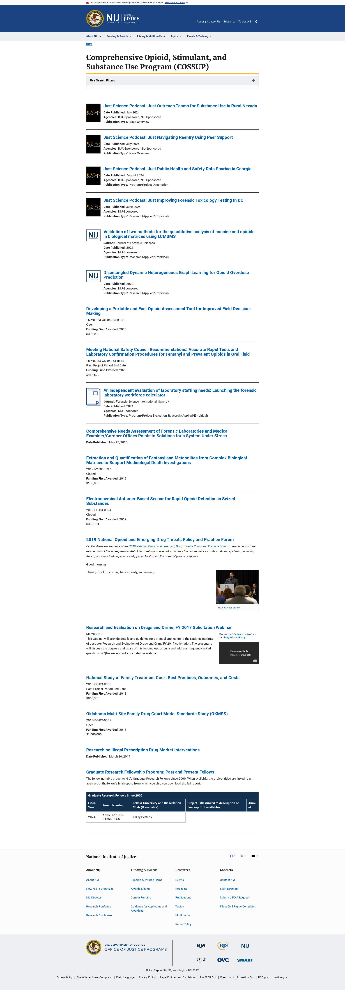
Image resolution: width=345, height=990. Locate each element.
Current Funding (141, 897)
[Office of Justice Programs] (95, 18)
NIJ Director (93, 897)
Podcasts (181, 888)
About (200, 21)
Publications (183, 897)
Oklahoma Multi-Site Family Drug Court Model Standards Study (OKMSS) (157, 713)
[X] (244, 859)
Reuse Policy (183, 924)
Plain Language (125, 977)
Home (89, 43)
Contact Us (213, 21)
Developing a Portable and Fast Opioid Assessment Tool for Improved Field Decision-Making (168, 311)
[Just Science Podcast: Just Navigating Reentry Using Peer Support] (93, 145)
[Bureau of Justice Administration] (201, 948)
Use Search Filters (102, 80)
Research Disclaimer (99, 915)
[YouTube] (255, 859)
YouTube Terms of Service (240, 634)
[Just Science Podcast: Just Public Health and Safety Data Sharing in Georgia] (93, 176)
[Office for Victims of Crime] (223, 962)
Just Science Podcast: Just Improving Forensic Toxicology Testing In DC (173, 200)
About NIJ (92, 879)
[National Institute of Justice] (245, 948)
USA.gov (263, 977)
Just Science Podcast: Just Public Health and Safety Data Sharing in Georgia (178, 168)
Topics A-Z (244, 21)
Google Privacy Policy (234, 637)
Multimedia (182, 915)
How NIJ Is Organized (100, 888)
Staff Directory (229, 888)
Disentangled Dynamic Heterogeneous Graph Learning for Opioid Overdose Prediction (176, 275)
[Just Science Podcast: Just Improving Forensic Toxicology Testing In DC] (93, 208)
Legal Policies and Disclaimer (178, 977)
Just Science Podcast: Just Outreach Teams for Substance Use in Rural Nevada (180, 105)
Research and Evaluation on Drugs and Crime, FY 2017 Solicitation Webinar (159, 627)
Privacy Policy (147, 977)
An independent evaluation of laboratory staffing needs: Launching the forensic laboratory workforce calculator (180, 393)
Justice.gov (280, 977)
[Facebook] (234, 859)
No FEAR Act (208, 977)
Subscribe (229, 21)
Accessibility (64, 977)
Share (259, 24)
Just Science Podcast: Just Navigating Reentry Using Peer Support (168, 137)
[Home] (123, 18)
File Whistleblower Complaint (94, 977)
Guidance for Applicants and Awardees (149, 908)
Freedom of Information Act (237, 977)
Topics (179, 906)
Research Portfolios (98, 906)
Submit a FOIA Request (234, 897)
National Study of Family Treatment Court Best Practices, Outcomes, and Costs (163, 677)
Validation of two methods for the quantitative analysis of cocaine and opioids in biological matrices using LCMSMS (179, 234)
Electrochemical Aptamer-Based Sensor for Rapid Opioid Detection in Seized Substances (160, 501)
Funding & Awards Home (146, 879)
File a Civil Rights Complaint (238, 906)
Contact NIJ (227, 879)
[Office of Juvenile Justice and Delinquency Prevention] (201, 963)
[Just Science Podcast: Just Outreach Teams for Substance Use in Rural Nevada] (93, 113)
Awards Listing (140, 888)
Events (179, 879)
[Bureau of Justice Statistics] (223, 950)
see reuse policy (230, 607)
